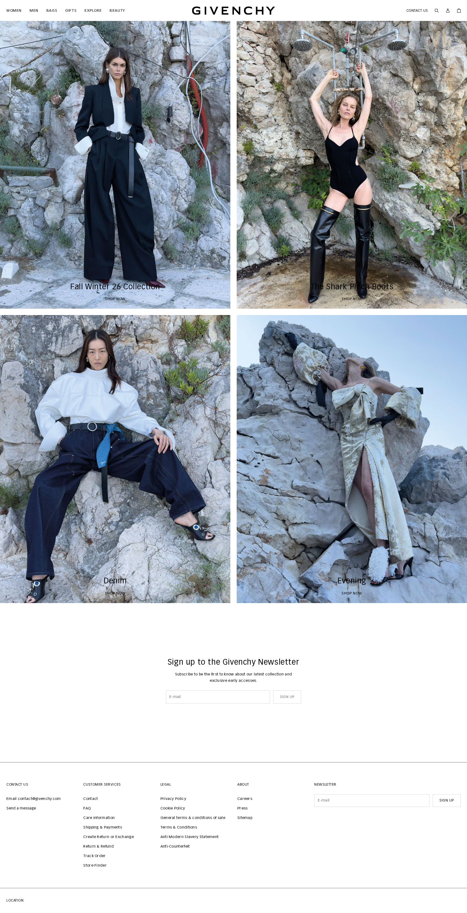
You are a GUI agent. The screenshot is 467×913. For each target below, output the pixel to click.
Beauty (115, 11)
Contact (90, 799)
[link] (458, 10)
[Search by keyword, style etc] (436, 10)
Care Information (99, 818)
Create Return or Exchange (108, 837)
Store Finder (95, 866)
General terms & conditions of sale (192, 818)
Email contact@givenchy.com (33, 799)
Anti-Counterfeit (175, 847)
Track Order (94, 856)
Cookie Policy (172, 808)
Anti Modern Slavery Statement (189, 837)
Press (242, 808)
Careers (244, 799)
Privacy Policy (173, 799)
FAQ (87, 808)
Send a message (21, 808)
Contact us (417, 10)
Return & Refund (98, 847)
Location (15, 900)
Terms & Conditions (178, 827)
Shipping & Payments (102, 827)
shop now (115, 299)
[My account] (447, 11)
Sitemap (244, 818)
